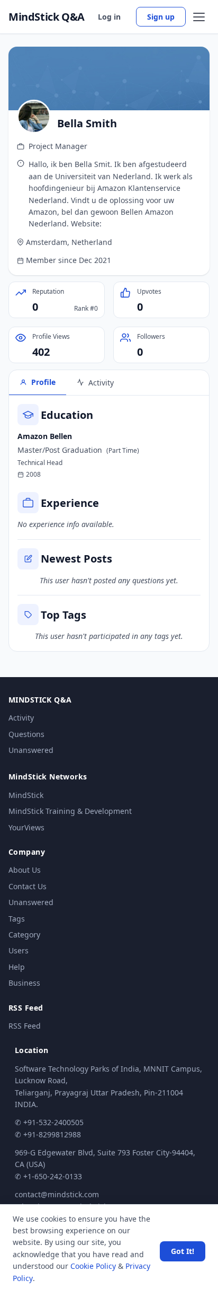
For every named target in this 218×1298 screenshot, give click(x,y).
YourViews (26, 827)
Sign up (161, 17)
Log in (109, 17)
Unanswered (30, 750)
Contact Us (27, 886)
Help (16, 967)
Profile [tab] (43, 382)
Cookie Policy (93, 1266)
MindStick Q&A (46, 17)
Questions (26, 734)
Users (18, 950)
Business (24, 983)
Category (24, 934)
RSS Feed (24, 1026)
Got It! (182, 1251)
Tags (16, 919)
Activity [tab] (101, 383)
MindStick (25, 795)
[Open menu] (199, 17)
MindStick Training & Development (70, 811)
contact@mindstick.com (57, 1194)
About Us (24, 870)
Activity (21, 718)
